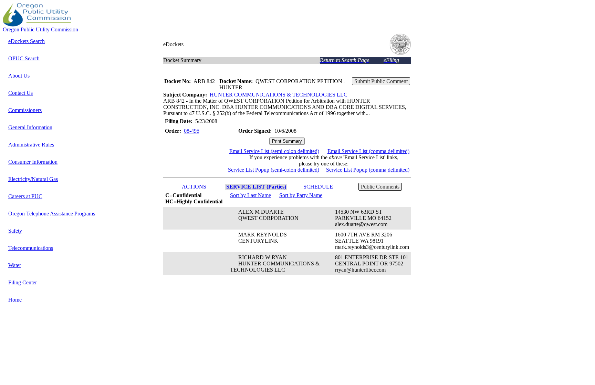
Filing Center (22, 282)
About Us (19, 76)
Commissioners (25, 110)
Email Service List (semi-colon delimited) (274, 151)
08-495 (191, 131)
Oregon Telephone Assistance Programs (51, 213)
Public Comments (380, 187)
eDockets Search (26, 41)
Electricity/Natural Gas (33, 179)
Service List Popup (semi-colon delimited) (273, 170)
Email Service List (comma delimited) (368, 151)
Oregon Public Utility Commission (40, 29)
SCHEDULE (318, 187)
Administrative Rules (31, 145)
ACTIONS (194, 187)
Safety (15, 231)
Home (15, 300)
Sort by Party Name (300, 195)
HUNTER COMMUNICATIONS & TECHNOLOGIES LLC (278, 95)
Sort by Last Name (250, 195)
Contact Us (20, 93)
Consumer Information (33, 162)
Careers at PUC (25, 196)
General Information (30, 127)
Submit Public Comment (381, 81)
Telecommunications (30, 248)
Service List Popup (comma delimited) (367, 170)
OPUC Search (24, 58)
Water (14, 265)
